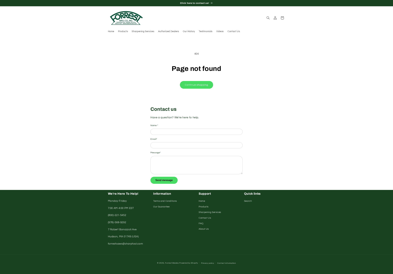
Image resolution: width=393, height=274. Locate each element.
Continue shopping (196, 85)
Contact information (226, 263)
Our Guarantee (161, 207)
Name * (154, 125)
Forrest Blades (172, 263)
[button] (268, 17)
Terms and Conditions (165, 201)
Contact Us (205, 218)
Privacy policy (207, 263)
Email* (153, 139)
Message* (155, 153)
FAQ (201, 223)
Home (202, 201)
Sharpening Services (210, 212)
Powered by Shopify (188, 263)
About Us (204, 229)
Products (203, 207)
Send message (164, 180)
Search (248, 201)
